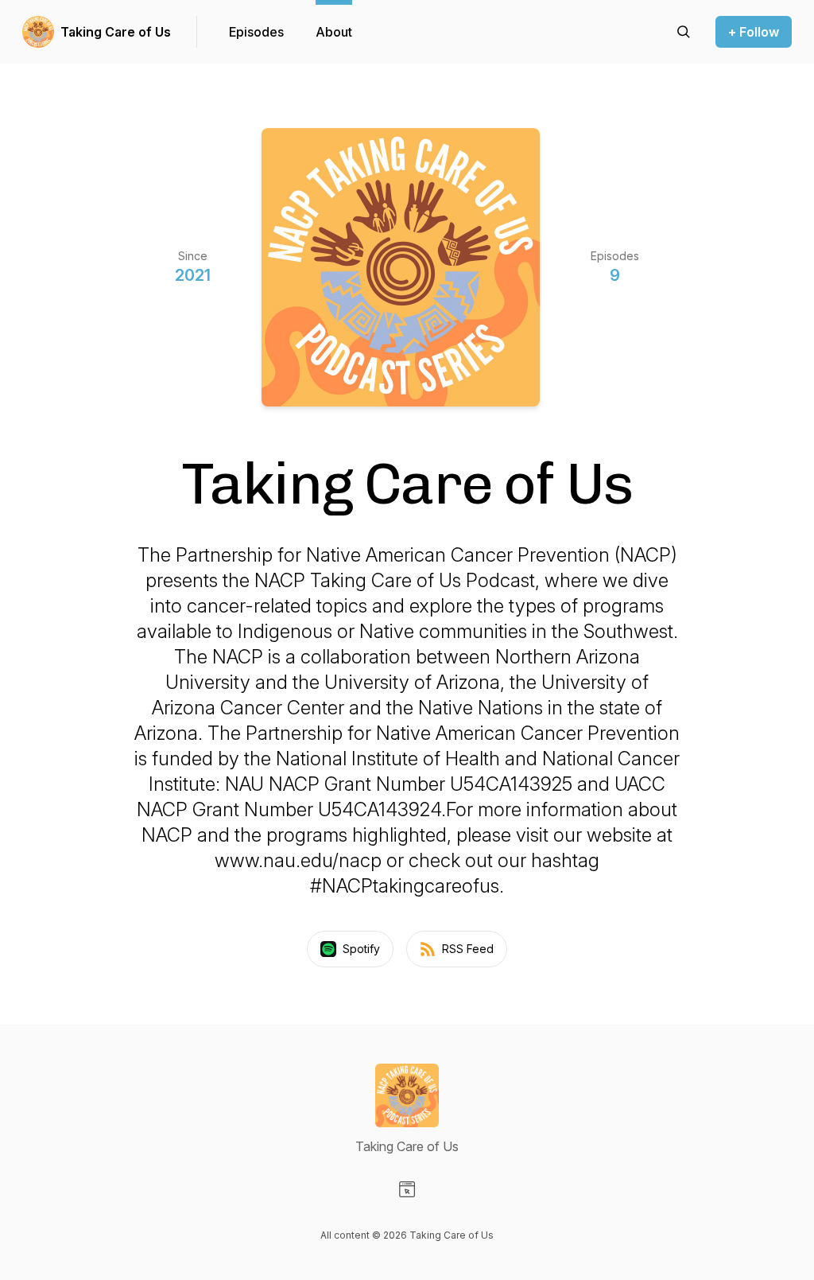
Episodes (256, 32)
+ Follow (753, 32)
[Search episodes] (683, 31)
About (334, 32)
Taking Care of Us (115, 32)
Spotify (361, 948)
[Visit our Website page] (407, 1189)
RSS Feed (468, 948)
